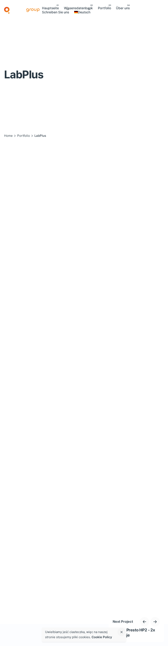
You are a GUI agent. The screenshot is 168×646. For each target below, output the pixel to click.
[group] (50, 8)
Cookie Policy (102, 637)
